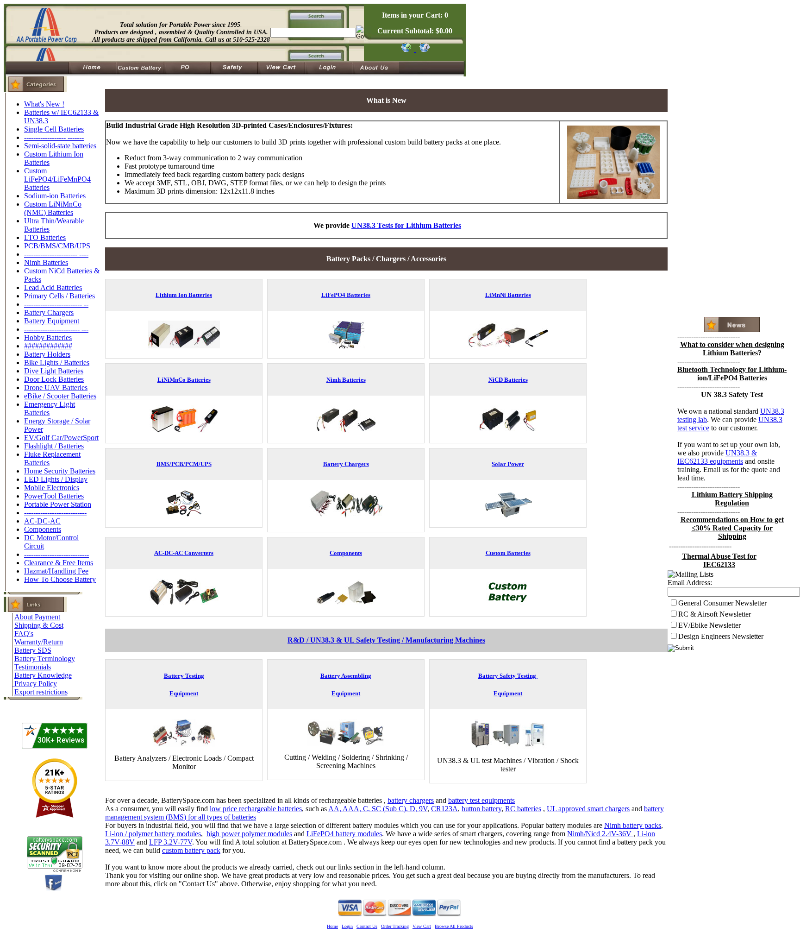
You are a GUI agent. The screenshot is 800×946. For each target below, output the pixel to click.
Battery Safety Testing (508, 675)
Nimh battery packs (632, 825)
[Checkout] (406, 49)
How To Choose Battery (60, 579)
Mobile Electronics (51, 488)
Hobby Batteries (48, 337)
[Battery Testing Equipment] (183, 744)
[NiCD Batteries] (508, 431)
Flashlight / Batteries (54, 446)
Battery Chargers (49, 312)
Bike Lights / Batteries (56, 362)
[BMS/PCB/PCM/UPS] (184, 515)
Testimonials (32, 667)
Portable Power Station (57, 504)
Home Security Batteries (59, 471)
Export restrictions (41, 692)
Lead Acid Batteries (53, 287)
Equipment (183, 693)
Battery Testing (184, 675)
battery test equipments (481, 800)
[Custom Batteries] (508, 604)
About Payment (37, 617)
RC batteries (523, 809)
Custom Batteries (508, 552)
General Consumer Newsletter (722, 603)
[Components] (346, 604)
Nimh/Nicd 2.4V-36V (600, 834)
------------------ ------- (54, 137)
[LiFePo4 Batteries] (346, 346)
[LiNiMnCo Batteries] (184, 431)
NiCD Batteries (508, 379)
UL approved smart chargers (588, 809)
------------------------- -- (56, 304)
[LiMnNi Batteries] (508, 346)
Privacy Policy (35, 683)
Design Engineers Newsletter (720, 636)
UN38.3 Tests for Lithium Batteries (406, 225)
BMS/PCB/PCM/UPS (184, 463)
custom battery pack (191, 850)
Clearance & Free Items (58, 563)
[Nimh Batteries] (346, 431)
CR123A (444, 809)
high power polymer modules (249, 834)
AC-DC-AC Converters (183, 552)
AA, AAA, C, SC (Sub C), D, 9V (377, 809)
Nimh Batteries (46, 262)
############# (48, 346)
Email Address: (690, 583)
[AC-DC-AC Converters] (184, 604)
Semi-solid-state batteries (60, 146)
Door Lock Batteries (54, 379)
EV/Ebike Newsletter (709, 625)
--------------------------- (55, 513)
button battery (481, 809)
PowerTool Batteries (54, 496)
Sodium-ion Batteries (55, 196)
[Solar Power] (508, 515)
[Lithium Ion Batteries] (184, 346)
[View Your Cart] (423, 49)
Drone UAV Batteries (56, 387)
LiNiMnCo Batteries (184, 379)
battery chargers (411, 800)
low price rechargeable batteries (256, 809)
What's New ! (44, 104)
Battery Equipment (51, 321)
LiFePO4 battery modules (344, 834)
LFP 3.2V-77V (170, 842)
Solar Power (508, 463)
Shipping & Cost (38, 625)
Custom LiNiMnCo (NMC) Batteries (52, 208)
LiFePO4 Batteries (345, 294)
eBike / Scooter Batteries (60, 396)
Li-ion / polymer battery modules (153, 834)
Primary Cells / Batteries (59, 296)
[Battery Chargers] (346, 519)
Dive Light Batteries (53, 371)
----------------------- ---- (56, 254)
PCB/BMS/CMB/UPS (57, 246)
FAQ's (23, 633)
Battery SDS (32, 650)
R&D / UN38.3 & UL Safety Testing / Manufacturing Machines (386, 640)
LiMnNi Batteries (508, 294)
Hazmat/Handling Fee (56, 571)
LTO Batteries (45, 237)
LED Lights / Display (56, 479)
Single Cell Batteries (54, 129)
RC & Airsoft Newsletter (714, 614)
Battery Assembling (345, 675)
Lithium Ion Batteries (184, 294)
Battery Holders (47, 354)
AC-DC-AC (42, 521)
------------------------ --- (56, 329)
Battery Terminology (44, 658)
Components (42, 529)
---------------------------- (56, 554)
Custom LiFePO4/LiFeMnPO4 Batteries (57, 179)
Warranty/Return (38, 642)
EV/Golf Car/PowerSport (61, 437)
